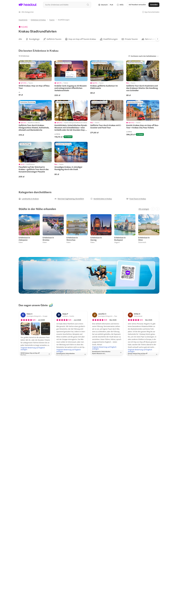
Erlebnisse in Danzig (96, 238)
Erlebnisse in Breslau (48, 238)
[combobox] (67, 4)
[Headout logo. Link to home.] (28, 4)
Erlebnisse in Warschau (72, 238)
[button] (26, 12)
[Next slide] (157, 39)
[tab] (20, 39)
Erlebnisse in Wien (144, 238)
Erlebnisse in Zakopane (24, 238)
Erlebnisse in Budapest (120, 238)
